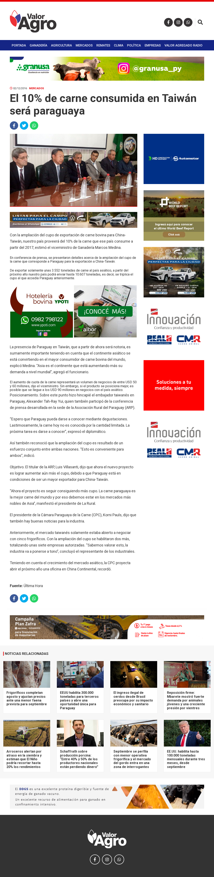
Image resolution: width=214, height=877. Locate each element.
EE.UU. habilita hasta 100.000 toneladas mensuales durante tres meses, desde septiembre (186, 759)
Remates (103, 45)
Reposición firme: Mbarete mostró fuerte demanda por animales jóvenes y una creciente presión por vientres (186, 700)
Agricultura (61, 45)
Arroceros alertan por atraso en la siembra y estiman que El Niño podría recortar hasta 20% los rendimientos (24, 759)
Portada (19, 45)
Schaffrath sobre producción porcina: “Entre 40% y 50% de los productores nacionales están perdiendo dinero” (79, 759)
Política (134, 45)
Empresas (153, 45)
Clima (118, 45)
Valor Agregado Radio (183, 45)
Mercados (84, 45)
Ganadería (38, 45)
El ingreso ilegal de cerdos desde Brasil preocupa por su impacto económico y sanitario (133, 698)
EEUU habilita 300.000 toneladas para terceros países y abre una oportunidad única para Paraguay (79, 700)
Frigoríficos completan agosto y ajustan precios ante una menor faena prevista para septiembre (26, 698)
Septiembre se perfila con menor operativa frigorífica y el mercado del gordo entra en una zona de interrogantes (132, 759)
